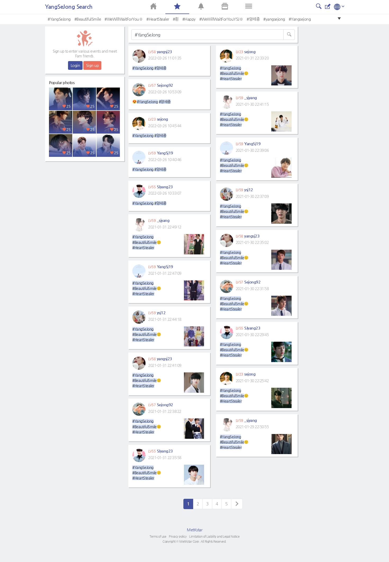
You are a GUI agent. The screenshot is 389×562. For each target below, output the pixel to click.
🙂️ (149, 242)
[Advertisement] (84, 197)
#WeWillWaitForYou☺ (124, 19)
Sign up (92, 65)
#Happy (189, 19)
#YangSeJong (59, 19)
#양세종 (253, 19)
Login (75, 65)
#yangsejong (274, 19)
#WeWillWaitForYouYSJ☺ (221, 19)
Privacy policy (178, 536)
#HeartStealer (157, 19)
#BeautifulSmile (87, 19)
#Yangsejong (300, 19)
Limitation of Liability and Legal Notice (214, 536)
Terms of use (158, 536)
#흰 (176, 19)
